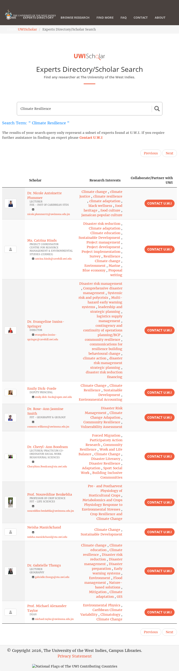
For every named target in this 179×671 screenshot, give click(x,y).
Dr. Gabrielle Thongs (44, 565)
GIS (119, 597)
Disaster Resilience (104, 463)
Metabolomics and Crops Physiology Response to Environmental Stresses (102, 504)
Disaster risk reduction (101, 224)
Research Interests (105, 180)
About (160, 17)
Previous (151, 153)
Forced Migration (106, 435)
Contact (141, 17)
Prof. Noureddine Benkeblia (49, 494)
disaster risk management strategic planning (106, 363)
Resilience (111, 256)
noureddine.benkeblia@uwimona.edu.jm (50, 510)
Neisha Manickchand (44, 527)
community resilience (102, 339)
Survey (95, 256)
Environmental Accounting (100, 399)
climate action (94, 358)
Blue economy (94, 270)
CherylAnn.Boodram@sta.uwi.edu (47, 466)
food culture (110, 210)
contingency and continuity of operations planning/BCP (102, 330)
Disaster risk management (100, 284)
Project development (103, 247)
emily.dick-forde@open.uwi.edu (53, 397)
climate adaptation (104, 201)
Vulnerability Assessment (101, 427)
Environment (95, 266)
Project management (103, 242)
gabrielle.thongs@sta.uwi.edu (52, 577)
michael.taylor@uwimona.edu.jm (54, 619)
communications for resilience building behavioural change (105, 349)
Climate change (94, 192)
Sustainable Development (99, 238)
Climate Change (94, 385)
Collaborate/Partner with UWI (152, 180)
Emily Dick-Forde (41, 388)
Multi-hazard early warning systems (102, 302)
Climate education (105, 233)
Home (11, 17)
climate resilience (107, 196)
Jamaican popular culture (101, 215)
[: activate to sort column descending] (13, 180)
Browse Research (75, 17)
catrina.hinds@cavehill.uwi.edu (53, 258)
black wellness (100, 206)
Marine (114, 266)
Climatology (110, 614)
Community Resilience (101, 422)
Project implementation (101, 252)
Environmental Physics (101, 605)
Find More (105, 17)
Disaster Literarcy (105, 459)
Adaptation (91, 468)
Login (12, 29)
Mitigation (98, 592)
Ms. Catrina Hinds (42, 240)
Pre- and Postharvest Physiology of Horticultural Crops (105, 490)
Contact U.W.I (91, 138)
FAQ (123, 17)
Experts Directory (38, 17)
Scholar (35, 180)
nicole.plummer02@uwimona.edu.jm (48, 214)
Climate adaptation (104, 228)
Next (169, 153)
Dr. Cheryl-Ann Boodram (47, 447)
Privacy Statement (75, 656)
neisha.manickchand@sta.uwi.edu (47, 537)
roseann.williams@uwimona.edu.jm (48, 426)
